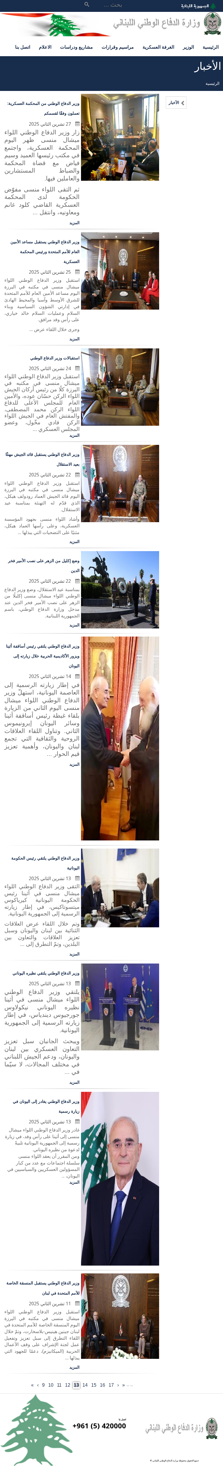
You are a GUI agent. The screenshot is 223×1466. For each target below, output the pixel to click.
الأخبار (174, 102)
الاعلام (45, 47)
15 (93, 1385)
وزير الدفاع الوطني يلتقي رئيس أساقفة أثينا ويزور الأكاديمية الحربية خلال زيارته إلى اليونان (43, 655)
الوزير (188, 47)
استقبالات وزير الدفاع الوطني (55, 358)
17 (111, 1385)
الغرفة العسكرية (158, 47)
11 (59, 1385)
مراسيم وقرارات (118, 47)
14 (85, 1385)
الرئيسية (211, 47)
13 (76, 1386)
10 (50, 1385)
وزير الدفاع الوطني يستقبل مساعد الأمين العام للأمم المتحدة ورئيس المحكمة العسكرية (45, 251)
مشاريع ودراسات (76, 47)
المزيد (74, 222)
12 (67, 1385)
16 (102, 1385)
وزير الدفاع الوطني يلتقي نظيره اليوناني (46, 973)
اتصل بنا (22, 47)
